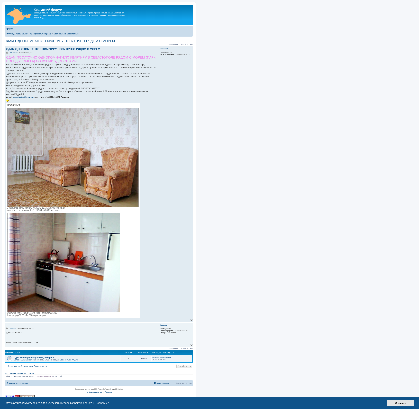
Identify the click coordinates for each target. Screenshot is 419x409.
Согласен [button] (400, 403)
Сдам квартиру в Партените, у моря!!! (34, 357)
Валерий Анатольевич (23, 360)
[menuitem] (9, 29)
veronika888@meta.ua (24, 97)
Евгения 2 (164, 49)
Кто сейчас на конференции (19, 373)
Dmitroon (163, 325)
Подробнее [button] (102, 403)
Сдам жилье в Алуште (69, 360)
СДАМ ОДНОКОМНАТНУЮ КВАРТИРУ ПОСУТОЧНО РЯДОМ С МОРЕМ (60, 41)
